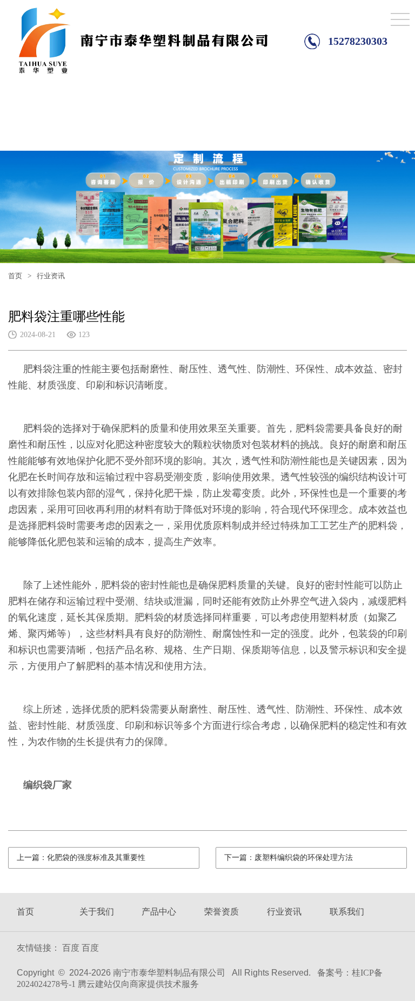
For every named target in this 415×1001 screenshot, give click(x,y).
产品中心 (159, 911)
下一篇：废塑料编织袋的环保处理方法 (288, 858)
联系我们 (347, 911)
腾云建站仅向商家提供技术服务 (138, 984)
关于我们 (96, 911)
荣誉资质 (221, 911)
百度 (70, 947)
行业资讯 (284, 911)
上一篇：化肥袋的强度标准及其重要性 (81, 858)
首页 (15, 276)
